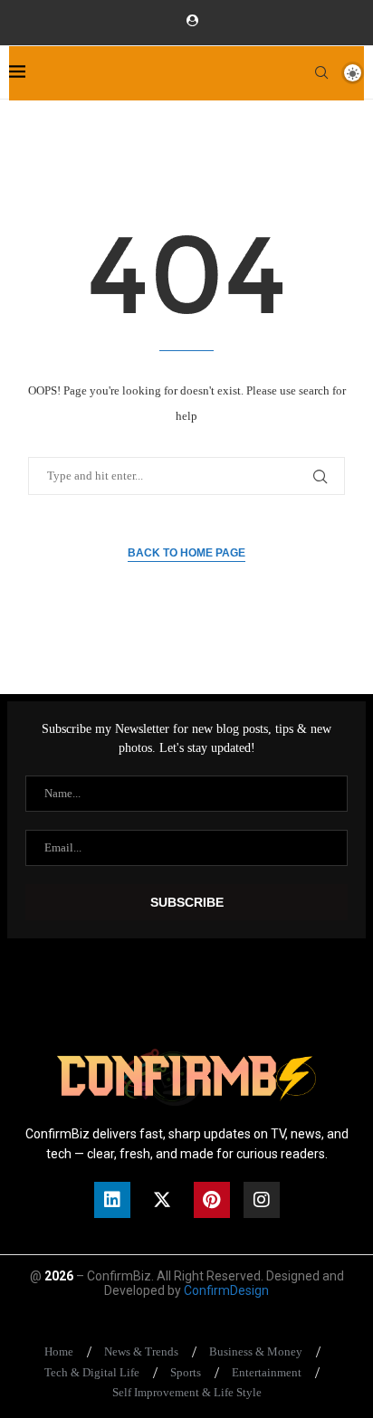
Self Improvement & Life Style (187, 1392)
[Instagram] (262, 1200)
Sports (185, 1372)
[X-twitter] (162, 1200)
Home (58, 1351)
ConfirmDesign (226, 1290)
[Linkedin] (112, 1200)
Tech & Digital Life (91, 1372)
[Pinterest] (212, 1200)
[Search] (321, 72)
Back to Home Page (186, 553)
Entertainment (266, 1372)
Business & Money (255, 1351)
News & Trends (141, 1351)
